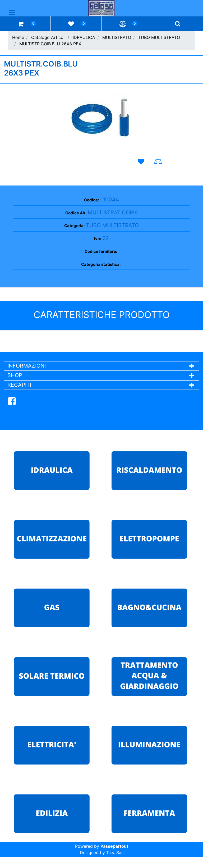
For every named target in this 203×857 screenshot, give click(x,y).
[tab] (101, 365)
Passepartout (114, 846)
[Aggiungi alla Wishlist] (142, 162)
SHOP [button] (14, 375)
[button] (101, 120)
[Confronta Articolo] (158, 162)
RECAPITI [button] (19, 385)
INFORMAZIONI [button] (27, 366)
